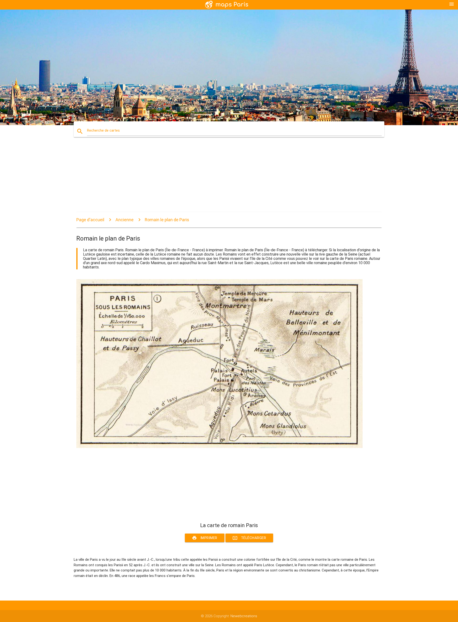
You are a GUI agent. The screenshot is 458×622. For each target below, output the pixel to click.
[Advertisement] (219, 178)
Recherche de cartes (103, 130)
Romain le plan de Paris (167, 219)
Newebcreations (243, 616)
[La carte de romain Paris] (219, 447)
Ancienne (124, 219)
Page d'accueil (90, 219)
